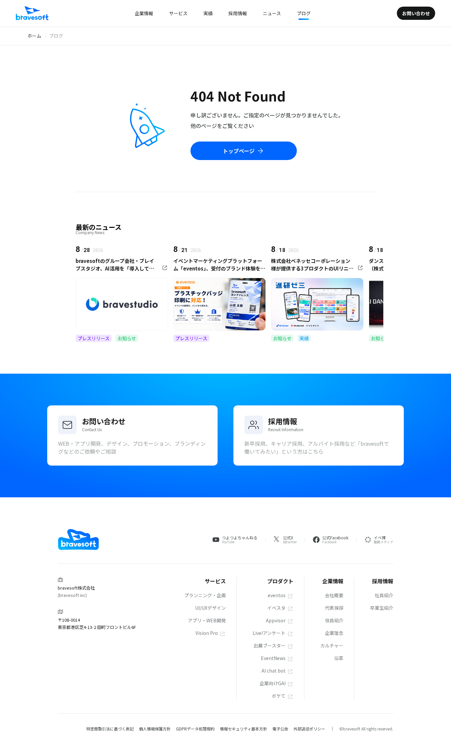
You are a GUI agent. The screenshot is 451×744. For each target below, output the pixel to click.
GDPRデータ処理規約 (195, 728)
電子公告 (280, 728)
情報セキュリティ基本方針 (243, 728)
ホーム (34, 35)
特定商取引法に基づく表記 (110, 728)
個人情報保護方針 (155, 728)
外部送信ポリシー (309, 728)
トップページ (239, 151)
